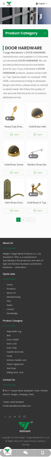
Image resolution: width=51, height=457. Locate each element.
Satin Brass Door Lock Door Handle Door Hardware (13, 203)
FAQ (9, 300)
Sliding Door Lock (15, 372)
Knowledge (12, 313)
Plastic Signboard (15, 364)
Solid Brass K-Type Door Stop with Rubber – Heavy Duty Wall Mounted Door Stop (37, 203)
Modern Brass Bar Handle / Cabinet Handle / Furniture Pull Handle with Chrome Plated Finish (37, 165)
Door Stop (12, 347)
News (9, 305)
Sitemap (25, 444)
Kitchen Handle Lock (16, 360)
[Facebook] (5, 416)
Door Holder (13, 339)
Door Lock (12, 343)
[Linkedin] (9, 416)
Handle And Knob (15, 351)
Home (10, 284)
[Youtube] (19, 416)
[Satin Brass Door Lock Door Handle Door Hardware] (14, 198)
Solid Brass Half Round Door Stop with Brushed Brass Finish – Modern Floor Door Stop (37, 127)
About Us (11, 292)
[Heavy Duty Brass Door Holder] (14, 112)
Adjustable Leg (14, 331)
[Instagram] (24, 416)
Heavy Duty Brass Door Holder (13, 127)
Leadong (40, 441)
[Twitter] (14, 416)
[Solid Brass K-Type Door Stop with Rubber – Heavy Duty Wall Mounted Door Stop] (37, 188)
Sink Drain (11, 368)
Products (11, 288)
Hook (9, 355)
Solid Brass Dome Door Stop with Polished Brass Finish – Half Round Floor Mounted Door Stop (14, 165)
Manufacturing (13, 296)
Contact (10, 309)
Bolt (9, 335)
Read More (20, 267)
